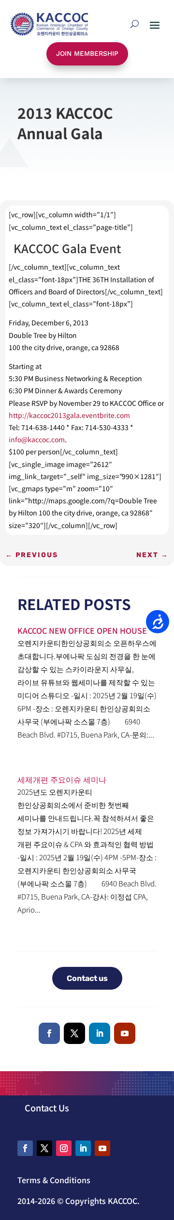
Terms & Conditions (53, 1180)
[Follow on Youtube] (124, 1033)
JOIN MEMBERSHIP (87, 53)
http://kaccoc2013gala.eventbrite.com (69, 415)
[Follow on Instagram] (64, 1148)
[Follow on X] (74, 1033)
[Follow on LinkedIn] (99, 1033)
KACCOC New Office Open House (82, 630)
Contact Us (47, 1107)
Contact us (87, 978)
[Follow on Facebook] (49, 1033)
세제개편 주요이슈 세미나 (61, 779)
